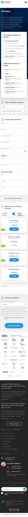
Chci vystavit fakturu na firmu (12, 198)
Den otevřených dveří (8, 436)
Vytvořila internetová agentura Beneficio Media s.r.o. (15, 504)
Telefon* (3, 181)
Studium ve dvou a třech (9, 438)
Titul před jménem (5, 136)
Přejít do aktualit (14, 424)
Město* (3, 158)
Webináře (5, 444)
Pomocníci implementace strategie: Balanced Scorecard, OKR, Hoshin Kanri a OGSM (13, 405)
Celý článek (4, 399)
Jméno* (3, 123)
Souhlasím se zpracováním (14, 318)
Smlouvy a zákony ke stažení (10, 449)
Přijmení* (3, 129)
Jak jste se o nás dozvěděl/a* (8, 301)
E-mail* (3, 187)
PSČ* (2, 174)
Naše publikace (7, 441)
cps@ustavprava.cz (16, 471)
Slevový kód (4, 286)
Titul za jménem (5, 142)
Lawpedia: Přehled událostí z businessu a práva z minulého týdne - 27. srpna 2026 (13, 386)
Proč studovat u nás (8, 433)
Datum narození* (5, 148)
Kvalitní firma (6, 446)
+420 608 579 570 (16, 466)
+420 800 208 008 (16, 468)
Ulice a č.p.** (4, 164)
